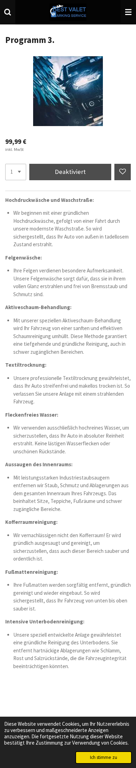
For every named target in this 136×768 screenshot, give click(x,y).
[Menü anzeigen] (128, 12)
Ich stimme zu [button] (103, 757)
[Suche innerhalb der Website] (7, 12)
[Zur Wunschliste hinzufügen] (122, 172)
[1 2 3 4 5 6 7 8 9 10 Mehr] (15, 172)
